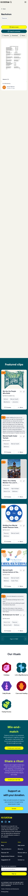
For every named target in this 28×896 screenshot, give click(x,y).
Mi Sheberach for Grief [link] (11, 615)
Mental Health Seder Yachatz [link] (10, 437)
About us (20, 849)
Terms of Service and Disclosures (10, 889)
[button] (20, 392)
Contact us (21, 859)
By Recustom (6, 440)
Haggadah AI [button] (4, 859)
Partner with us (22, 852)
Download (15, 35)
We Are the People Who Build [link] (9, 392)
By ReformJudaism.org (8, 395)
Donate (14, 808)
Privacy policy (4, 891)
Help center (21, 845)
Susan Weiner (11, 86)
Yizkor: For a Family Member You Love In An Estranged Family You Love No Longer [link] (11, 482)
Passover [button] (4, 18)
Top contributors (6, 849)
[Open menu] (25, 2)
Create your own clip (14, 779)
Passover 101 (5, 852)
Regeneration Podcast (7, 856)
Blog (2, 845)
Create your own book (14, 748)
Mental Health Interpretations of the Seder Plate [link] (10, 571)
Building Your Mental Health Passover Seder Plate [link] (11, 526)
